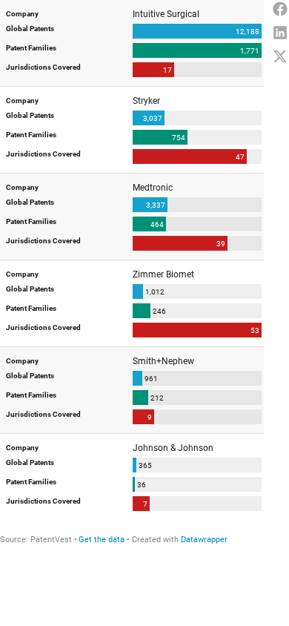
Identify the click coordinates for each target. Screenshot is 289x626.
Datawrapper (204, 539)
